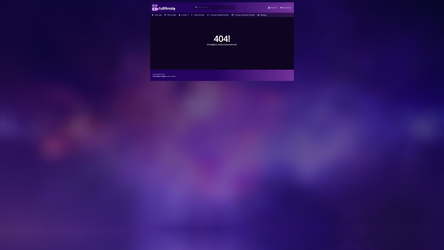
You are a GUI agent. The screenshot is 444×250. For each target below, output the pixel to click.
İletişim (263, 15)
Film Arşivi (171, 15)
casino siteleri (171, 76)
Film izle (158, 15)
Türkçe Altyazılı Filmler (244, 15)
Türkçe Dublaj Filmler (219, 15)
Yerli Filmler (199, 15)
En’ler (184, 15)
